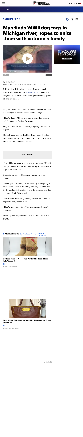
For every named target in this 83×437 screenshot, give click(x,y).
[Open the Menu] (4, 3)
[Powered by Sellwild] (49, 362)
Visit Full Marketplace (42, 234)
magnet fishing (32, 92)
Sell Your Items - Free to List (28, 234)
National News (11, 19)
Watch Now (74, 3)
